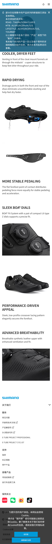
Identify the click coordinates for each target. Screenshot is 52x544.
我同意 (26, 534)
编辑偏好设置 (26, 540)
